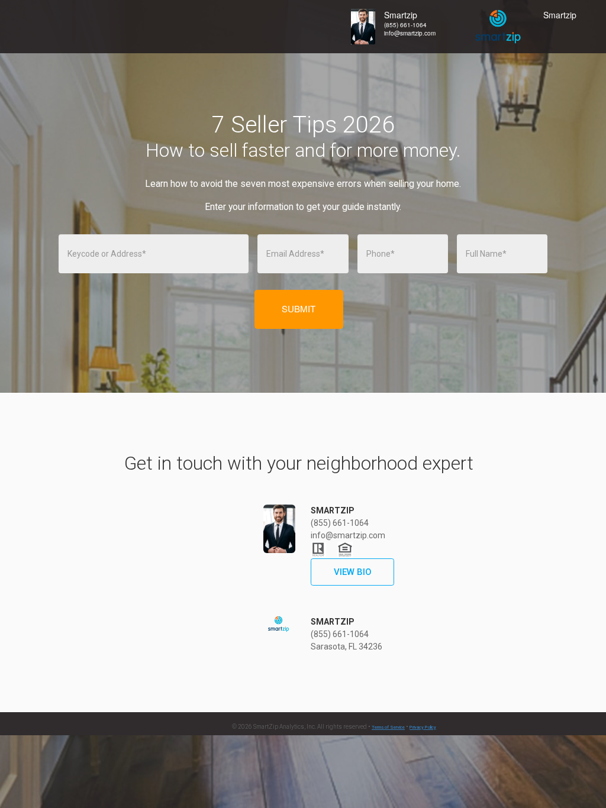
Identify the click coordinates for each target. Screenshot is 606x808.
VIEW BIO (353, 572)
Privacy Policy (423, 727)
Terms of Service (388, 727)
